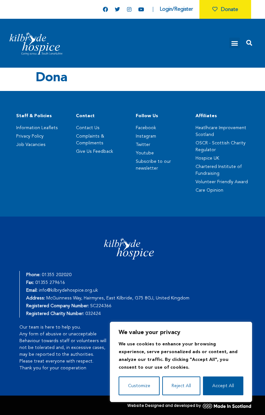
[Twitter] (117, 9)
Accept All (223, 386)
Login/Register (176, 9)
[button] (234, 43)
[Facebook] (105, 9)
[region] (181, 362)
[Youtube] (141, 9)
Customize (139, 386)
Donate (229, 9)
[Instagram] (129, 9)
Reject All (181, 386)
